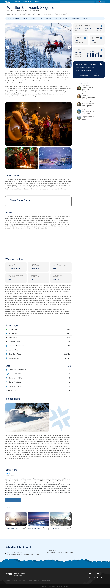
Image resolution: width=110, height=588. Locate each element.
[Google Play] (92, 577)
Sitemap (24, 580)
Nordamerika (90, 67)
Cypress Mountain (48, 14)
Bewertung (49, 18)
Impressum (8, 580)
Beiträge (37, 1)
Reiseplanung (27, 1)
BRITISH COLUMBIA (14, 11)
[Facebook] (102, 573)
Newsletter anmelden (18, 575)
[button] (38, 243)
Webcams (32, 18)
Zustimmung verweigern (45, 580)
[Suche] (93, 2)
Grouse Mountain (61, 14)
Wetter (17, 1)
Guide (9, 18)
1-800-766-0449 (51, 551)
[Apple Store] (100, 577)
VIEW (23, 528)
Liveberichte (40, 18)
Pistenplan (57, 18)
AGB (20, 580)
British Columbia (20, 14)
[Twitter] (93, 573)
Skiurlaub (85, 18)
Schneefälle (66, 18)
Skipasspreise (76, 18)
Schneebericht (17, 18)
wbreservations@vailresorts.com (60, 552)
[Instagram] (98, 573)
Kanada (89, 70)
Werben (23, 573)
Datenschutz (14, 580)
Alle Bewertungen (13, 500)
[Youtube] (89, 573)
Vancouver (31, 14)
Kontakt (16, 573)
